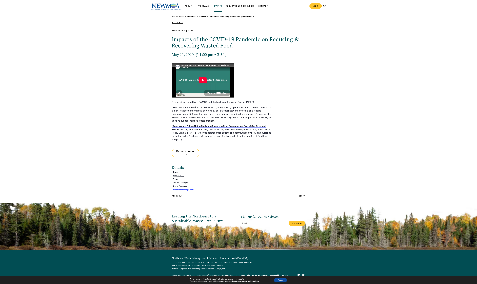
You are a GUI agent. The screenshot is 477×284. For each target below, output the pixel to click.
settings (255, 281)
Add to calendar (187, 151)
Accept (280, 280)
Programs (203, 6)
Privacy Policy (245, 275)
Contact (263, 6)
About (188, 6)
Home (174, 16)
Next (302, 196)
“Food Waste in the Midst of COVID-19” (193, 107)
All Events (177, 23)
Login (315, 6)
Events (218, 6)
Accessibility (275, 275)
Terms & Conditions (260, 275)
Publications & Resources (240, 6)
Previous (177, 196)
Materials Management (183, 190)
